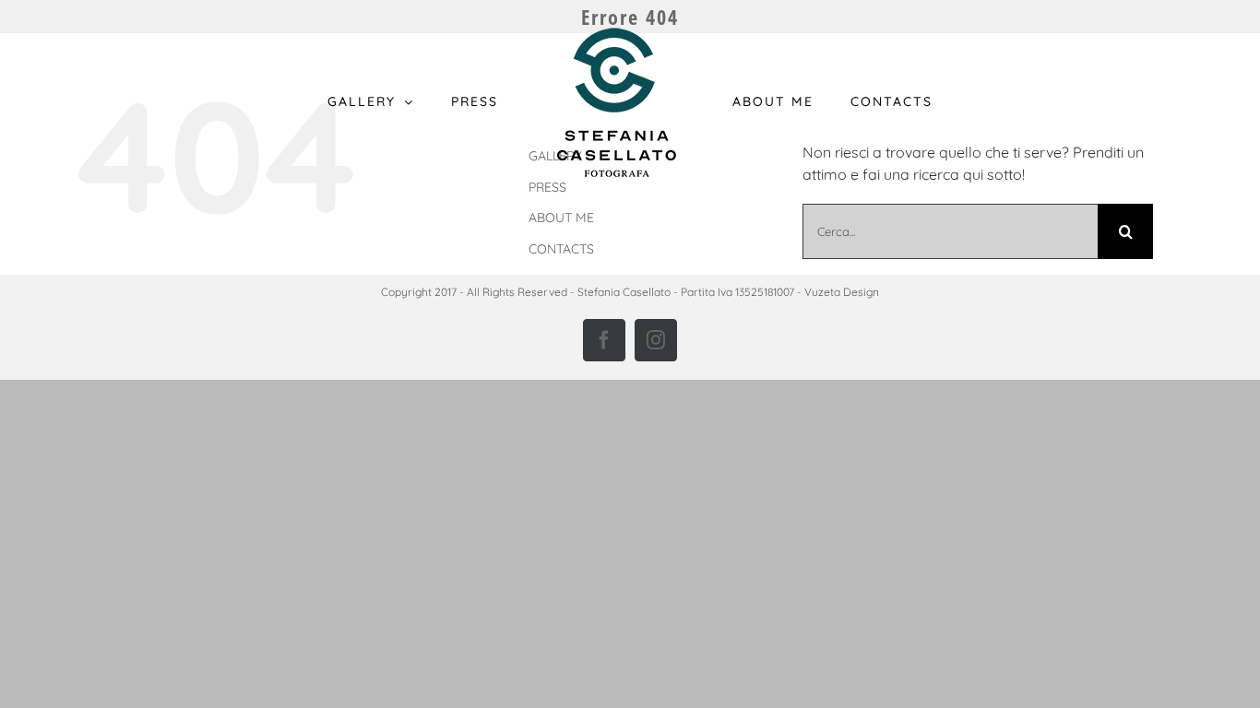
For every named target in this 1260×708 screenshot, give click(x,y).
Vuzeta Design (841, 292)
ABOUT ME (561, 217)
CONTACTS (561, 249)
